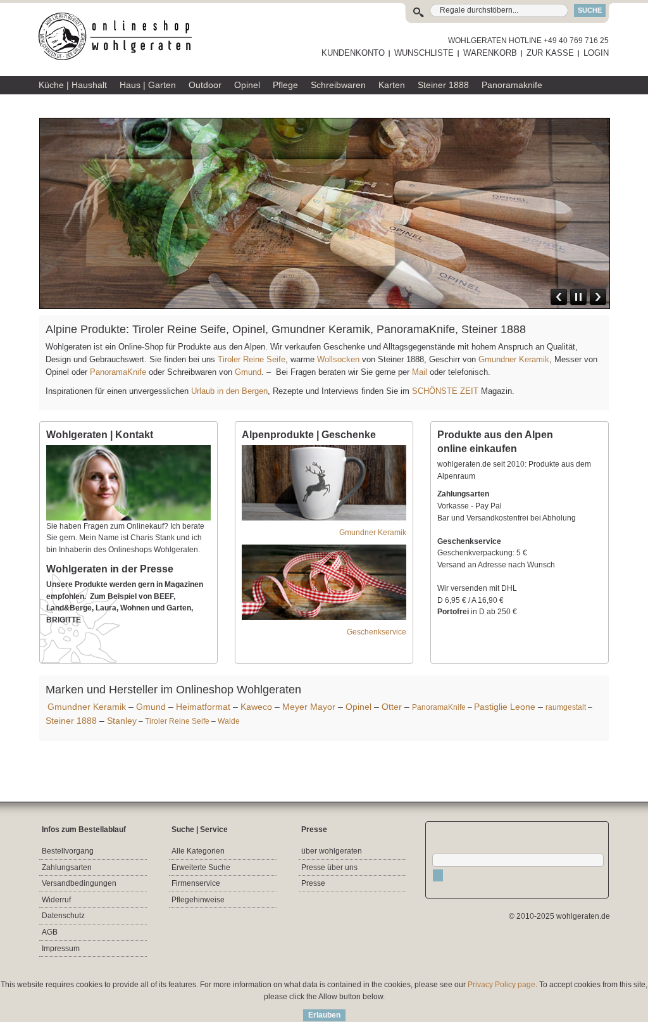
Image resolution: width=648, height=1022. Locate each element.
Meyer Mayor (308, 707)
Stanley (122, 721)
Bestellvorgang (68, 851)
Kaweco (256, 707)
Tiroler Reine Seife (251, 359)
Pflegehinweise (198, 899)
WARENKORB (490, 53)
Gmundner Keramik (513, 359)
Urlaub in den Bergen (229, 391)
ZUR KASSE (550, 53)
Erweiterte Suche (200, 867)
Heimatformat (203, 707)
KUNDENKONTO (353, 53)
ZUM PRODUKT (571, 229)
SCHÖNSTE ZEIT (445, 391)
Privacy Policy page (501, 984)
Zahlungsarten (67, 867)
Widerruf (56, 899)
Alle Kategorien (198, 851)
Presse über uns (329, 867)
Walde (229, 721)
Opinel (358, 707)
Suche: (421, 10)
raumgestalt (565, 707)
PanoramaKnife (118, 372)
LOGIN (596, 53)
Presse (313, 883)
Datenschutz (63, 915)
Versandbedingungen (79, 883)
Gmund (248, 372)
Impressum (61, 948)
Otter (392, 707)
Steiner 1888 (71, 721)
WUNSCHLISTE (424, 53)
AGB (50, 932)
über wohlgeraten (331, 851)
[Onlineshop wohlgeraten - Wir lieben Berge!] (119, 36)
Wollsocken (338, 359)
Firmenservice (195, 883)
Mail (418, 372)
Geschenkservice (376, 632)
